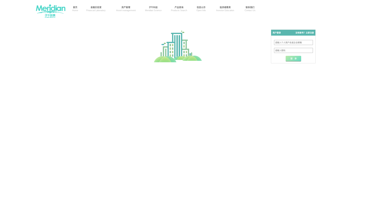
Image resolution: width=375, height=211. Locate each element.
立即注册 (310, 33)
